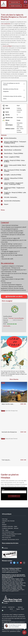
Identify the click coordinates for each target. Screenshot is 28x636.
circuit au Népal (7, 46)
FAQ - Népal (5, 530)
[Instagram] (17, 563)
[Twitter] (14, 563)
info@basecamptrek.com (11, 572)
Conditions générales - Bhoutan (10, 528)
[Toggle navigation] (26, 5)
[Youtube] (21, 563)
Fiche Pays (4, 519)
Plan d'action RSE (6, 537)
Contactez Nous (15, 2)
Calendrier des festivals (8, 521)
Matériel (4, 524)
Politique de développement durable (11, 534)
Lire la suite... (7, 326)
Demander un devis (14, 296)
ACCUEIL (4, 607)
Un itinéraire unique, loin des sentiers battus (12, 97)
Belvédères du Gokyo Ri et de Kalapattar (10, 90)
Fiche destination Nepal (8, 532)
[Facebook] (11, 563)
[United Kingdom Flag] (25, 2)
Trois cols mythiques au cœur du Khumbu (11, 83)
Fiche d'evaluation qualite (8, 535)
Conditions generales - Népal (9, 526)
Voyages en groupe (15, 5)
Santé (3, 522)
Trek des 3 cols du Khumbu (16, 318)
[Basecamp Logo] (3, 4)
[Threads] (24, 563)
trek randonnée (5, 24)
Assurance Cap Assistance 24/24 (10, 539)
